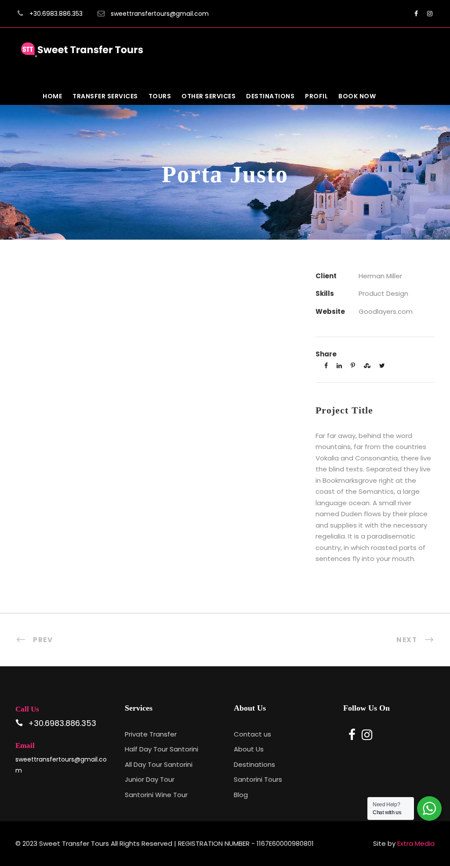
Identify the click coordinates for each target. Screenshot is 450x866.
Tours (160, 96)
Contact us (252, 734)
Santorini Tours (258, 779)
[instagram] (429, 13)
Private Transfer (151, 734)
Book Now (357, 96)
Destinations (270, 96)
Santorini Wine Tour (156, 794)
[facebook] (416, 13)
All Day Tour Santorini (158, 764)
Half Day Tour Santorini (161, 749)
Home (52, 96)
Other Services (208, 96)
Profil (316, 96)
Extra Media (416, 843)
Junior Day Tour (149, 779)
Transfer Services (105, 96)
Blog (241, 794)
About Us (249, 749)
